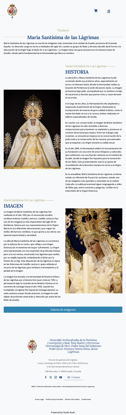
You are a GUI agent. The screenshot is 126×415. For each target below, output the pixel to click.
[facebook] (46, 377)
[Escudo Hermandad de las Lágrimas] (32, 337)
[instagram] (55, 377)
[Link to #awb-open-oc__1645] (108, 11)
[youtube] (60, 377)
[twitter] (50, 377)
